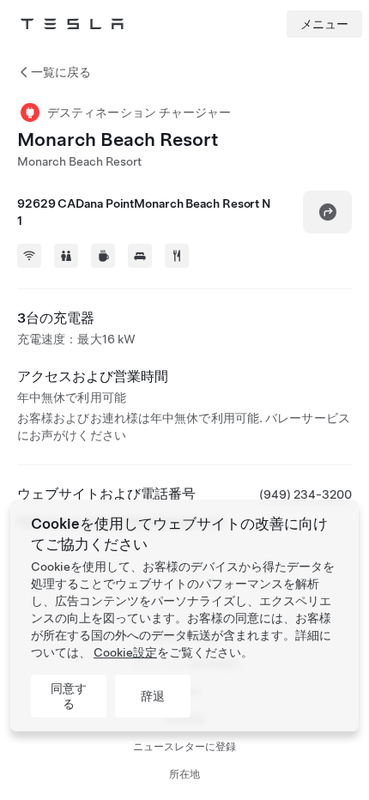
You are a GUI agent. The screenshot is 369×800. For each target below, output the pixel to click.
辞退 (153, 696)
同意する (69, 696)
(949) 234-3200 (305, 494)
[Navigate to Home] (72, 24)
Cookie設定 (125, 652)
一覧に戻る (61, 72)
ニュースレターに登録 (184, 747)
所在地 (184, 774)
